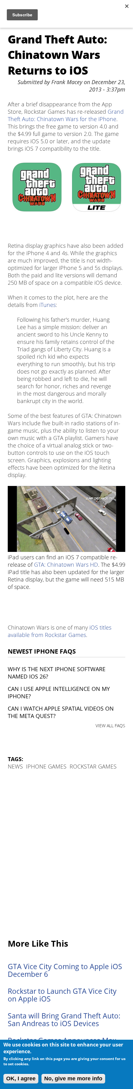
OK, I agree (21, 1078)
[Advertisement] (66, 855)
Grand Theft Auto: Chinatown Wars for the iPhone (66, 115)
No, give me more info (73, 1078)
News (15, 766)
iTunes (47, 304)
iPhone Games (46, 766)
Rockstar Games (93, 766)
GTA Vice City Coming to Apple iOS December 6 (65, 970)
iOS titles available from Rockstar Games (59, 631)
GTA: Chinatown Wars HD (66, 564)
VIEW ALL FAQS (110, 725)
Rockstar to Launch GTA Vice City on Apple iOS (62, 995)
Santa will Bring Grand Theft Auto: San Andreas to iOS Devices (64, 1019)
